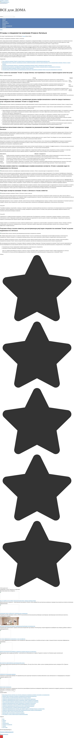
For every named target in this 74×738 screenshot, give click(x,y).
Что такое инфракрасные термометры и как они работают (12, 638)
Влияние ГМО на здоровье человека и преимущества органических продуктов (19, 696)
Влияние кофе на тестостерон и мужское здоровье (13, 713)
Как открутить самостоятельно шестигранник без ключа (12, 663)
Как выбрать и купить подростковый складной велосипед (15, 714)
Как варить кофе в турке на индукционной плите (13, 711)
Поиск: (1, 16)
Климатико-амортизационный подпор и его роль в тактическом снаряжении (18, 699)
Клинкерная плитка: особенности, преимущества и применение (13, 613)
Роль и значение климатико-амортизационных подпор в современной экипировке (20, 701)
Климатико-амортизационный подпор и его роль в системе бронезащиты (18, 706)
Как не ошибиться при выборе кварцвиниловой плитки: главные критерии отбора (18, 600)
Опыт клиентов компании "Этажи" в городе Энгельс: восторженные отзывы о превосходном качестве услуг (26, 61)
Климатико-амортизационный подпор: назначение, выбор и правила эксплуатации (20, 700)
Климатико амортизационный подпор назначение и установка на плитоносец (19, 703)
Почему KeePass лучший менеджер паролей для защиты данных (16, 697)
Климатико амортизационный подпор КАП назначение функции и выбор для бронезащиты (22, 710)
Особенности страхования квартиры (8, 674)
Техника (4, 24)
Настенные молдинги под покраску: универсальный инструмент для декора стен (17, 626)
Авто (3, 719)
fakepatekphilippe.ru (4, 3)
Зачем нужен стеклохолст (5, 687)
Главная (4, 19)
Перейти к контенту (4, 0)
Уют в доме (4, 21)
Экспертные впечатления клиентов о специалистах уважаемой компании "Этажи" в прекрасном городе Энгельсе (27, 65)
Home (1, 29)
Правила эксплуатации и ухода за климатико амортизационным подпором (18, 704)
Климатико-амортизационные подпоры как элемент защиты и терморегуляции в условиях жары (23, 708)
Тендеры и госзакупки (7, 25)
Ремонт (4, 20)
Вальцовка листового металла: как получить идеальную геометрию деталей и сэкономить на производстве (25, 694)
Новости (4, 27)
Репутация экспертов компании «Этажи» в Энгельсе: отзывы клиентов (17, 68)
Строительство (5, 23)
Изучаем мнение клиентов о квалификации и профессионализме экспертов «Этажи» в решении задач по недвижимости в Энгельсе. (31, 66)
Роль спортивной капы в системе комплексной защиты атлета (15, 707)
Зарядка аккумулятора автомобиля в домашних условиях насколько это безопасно (18, 651)
